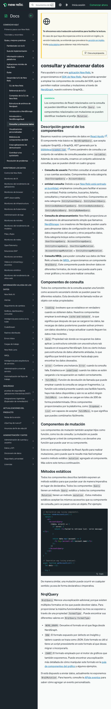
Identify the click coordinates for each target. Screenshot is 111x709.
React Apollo (97, 136)
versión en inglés (96, 40)
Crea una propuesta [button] (96, 53)
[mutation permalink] (87, 424)
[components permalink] (65, 130)
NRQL (66, 260)
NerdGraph (47, 89)
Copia (101, 574)
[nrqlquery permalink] (60, 594)
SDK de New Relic (71, 76)
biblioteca (53, 149)
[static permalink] (73, 471)
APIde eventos (92, 677)
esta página (54, 44)
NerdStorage (52, 224)
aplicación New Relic (80, 72)
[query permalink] (85, 282)
